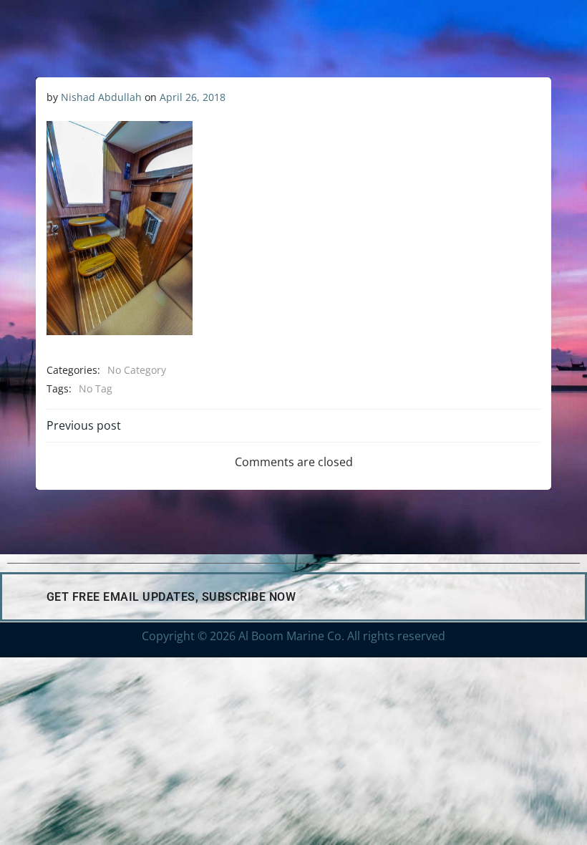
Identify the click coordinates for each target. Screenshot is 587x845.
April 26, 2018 (192, 97)
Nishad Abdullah (101, 97)
